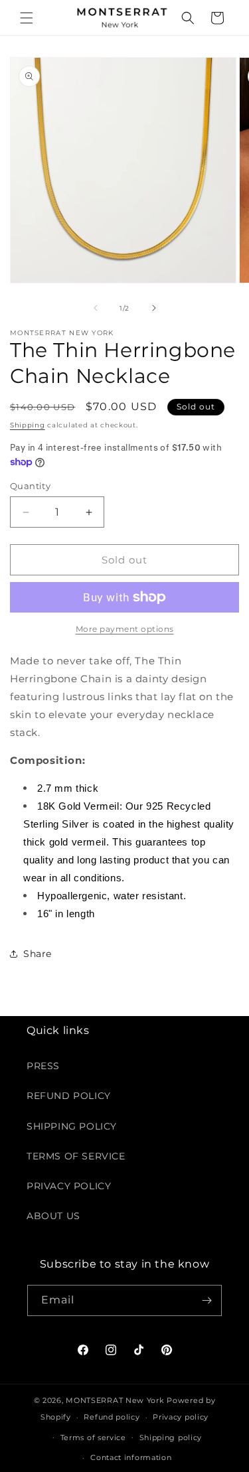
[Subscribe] (206, 1300)
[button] (26, 18)
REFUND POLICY (69, 1096)
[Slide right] (154, 308)
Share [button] (37, 954)
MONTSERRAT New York (115, 1400)
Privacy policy (180, 1417)
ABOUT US (53, 1216)
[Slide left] (95, 308)
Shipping (27, 425)
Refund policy (111, 1417)
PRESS (43, 1066)
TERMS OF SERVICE (76, 1156)
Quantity (30, 485)
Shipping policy (171, 1437)
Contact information (130, 1457)
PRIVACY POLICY (69, 1186)
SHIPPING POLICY (72, 1126)
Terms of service (93, 1437)
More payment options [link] (125, 629)
